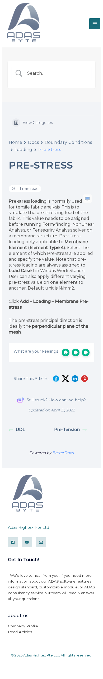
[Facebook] (13, 542)
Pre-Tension (67, 429)
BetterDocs (63, 452)
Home (15, 142)
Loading (23, 149)
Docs (33, 142)
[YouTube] (27, 542)
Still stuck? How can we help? (56, 399)
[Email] (41, 542)
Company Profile (23, 626)
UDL (20, 429)
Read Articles (20, 632)
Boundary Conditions (68, 142)
